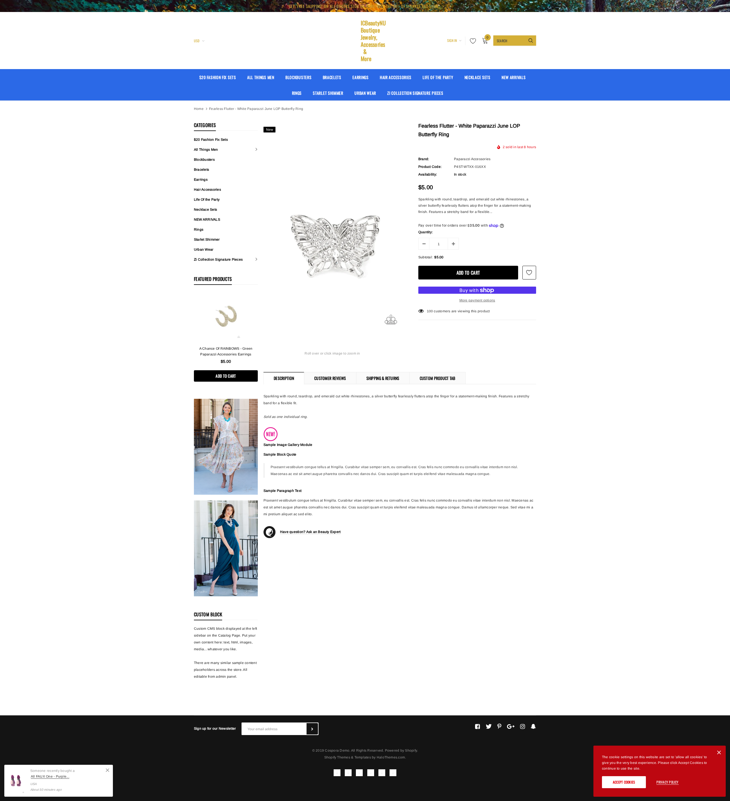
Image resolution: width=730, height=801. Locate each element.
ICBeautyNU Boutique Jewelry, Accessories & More (365, 40)
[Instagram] (522, 726)
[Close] (107, 770)
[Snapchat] (533, 726)
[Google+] (510, 726)
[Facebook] (477, 726)
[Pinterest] (499, 726)
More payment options (477, 300)
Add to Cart (226, 376)
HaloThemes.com (391, 757)
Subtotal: (425, 257)
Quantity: (425, 232)
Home (199, 109)
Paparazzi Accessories (472, 159)
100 (430, 311)
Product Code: (429, 167)
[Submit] (312, 728)
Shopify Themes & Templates (347, 757)
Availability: (427, 174)
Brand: (423, 159)
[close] (710, 6)
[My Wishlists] (471, 41)
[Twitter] (489, 726)
